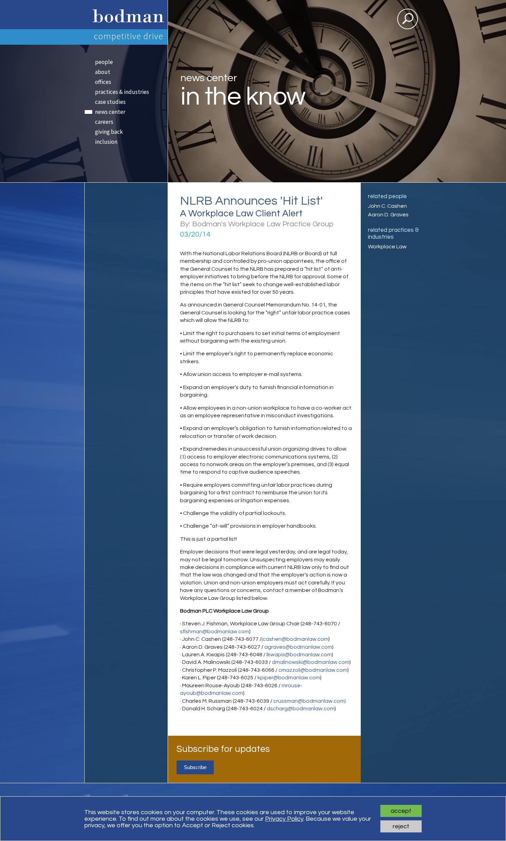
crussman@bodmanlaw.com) (309, 701)
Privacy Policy (284, 819)
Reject (401, 826)
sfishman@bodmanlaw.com (214, 631)
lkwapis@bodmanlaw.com (299, 654)
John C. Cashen (387, 206)
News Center (110, 112)
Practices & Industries (122, 92)
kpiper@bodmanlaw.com (288, 677)
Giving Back (109, 132)
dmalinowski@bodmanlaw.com (310, 662)
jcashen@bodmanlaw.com (295, 639)
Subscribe (195, 767)
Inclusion (106, 141)
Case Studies (110, 102)
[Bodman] (126, 14)
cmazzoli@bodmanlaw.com (312, 670)
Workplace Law (387, 246)
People (104, 62)
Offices (103, 82)
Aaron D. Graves (388, 214)
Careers (104, 122)
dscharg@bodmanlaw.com (301, 708)
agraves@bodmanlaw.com (298, 647)
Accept (401, 811)
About (102, 72)
